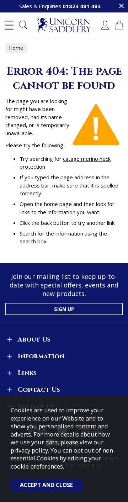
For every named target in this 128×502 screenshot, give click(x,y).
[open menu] (9, 25)
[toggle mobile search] (23, 25)
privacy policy (29, 450)
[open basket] (119, 25)
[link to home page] (64, 25)
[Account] (105, 25)
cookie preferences (37, 466)
